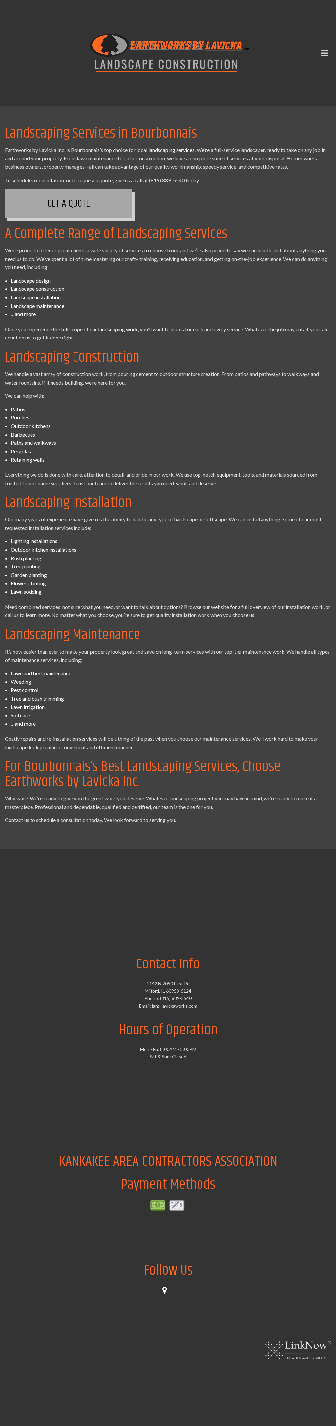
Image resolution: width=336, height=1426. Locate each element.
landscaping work (118, 330)
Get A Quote (68, 205)
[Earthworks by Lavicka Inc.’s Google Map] (168, 1292)
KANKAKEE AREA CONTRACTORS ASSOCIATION (168, 1162)
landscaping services (171, 150)
